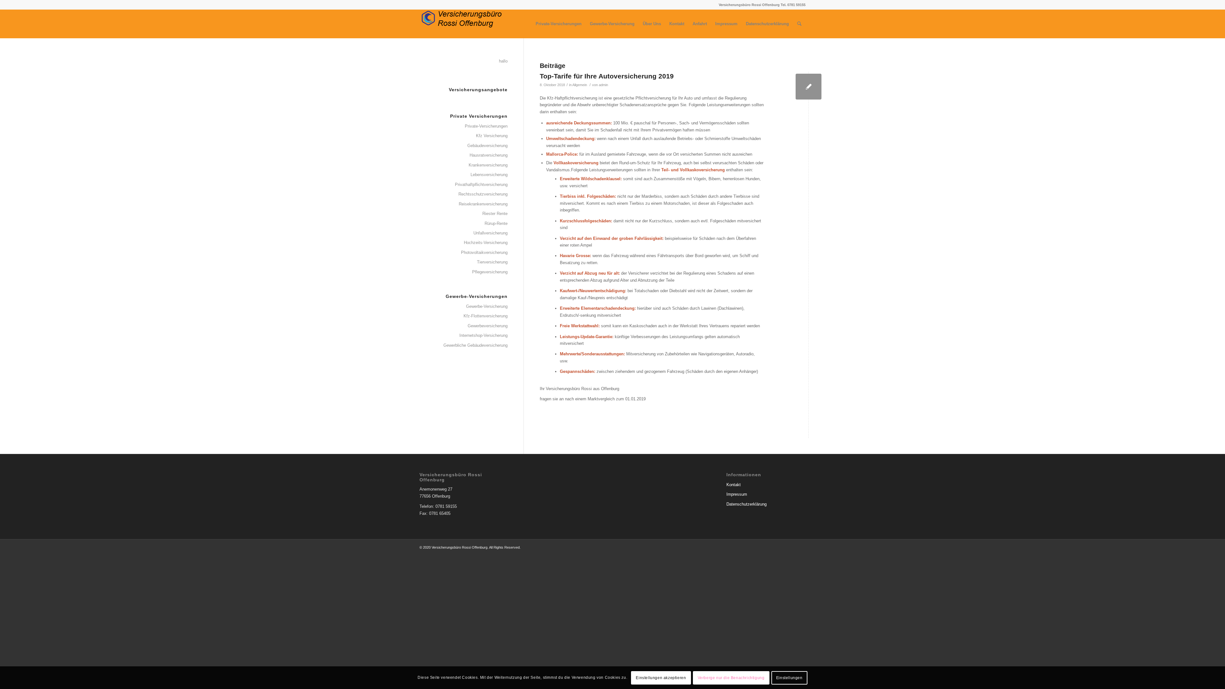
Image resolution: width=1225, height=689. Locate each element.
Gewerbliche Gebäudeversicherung (475, 345)
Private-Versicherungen (486, 126)
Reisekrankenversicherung (483, 204)
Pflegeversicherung (490, 272)
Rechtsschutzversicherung (483, 194)
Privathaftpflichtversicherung (481, 184)
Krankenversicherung (488, 165)
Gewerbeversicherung (488, 325)
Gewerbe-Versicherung (487, 306)
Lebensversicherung (489, 174)
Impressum (736, 494)
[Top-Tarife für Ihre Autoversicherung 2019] (808, 87)
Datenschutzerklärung (746, 504)
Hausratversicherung (489, 155)
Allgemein (579, 85)
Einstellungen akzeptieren (661, 678)
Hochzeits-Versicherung (486, 242)
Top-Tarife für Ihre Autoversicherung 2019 (607, 76)
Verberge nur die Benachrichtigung (731, 678)
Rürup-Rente (496, 223)
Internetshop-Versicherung (483, 335)
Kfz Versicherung (492, 135)
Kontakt (733, 484)
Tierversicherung (492, 262)
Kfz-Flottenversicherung (486, 316)
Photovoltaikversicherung (484, 252)
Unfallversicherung (490, 233)
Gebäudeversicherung (487, 145)
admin (603, 85)
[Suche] (799, 24)
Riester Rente (495, 213)
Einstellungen (789, 678)
